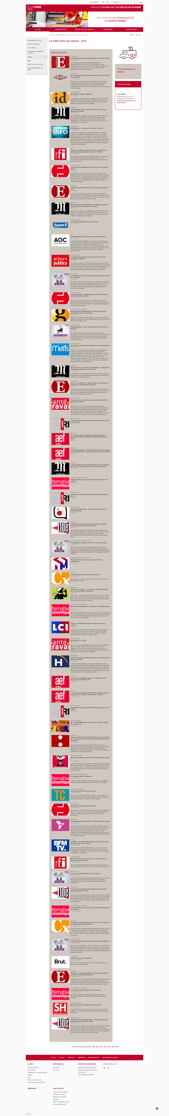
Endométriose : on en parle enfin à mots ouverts (87, 128)
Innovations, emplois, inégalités (81, 94)
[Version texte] (134, 35)
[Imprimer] (131, 35)
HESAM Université (94, 1057)
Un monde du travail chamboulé (81, 776)
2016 (105, 1046)
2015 (109, 1046)
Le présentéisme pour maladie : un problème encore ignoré (90, 821)
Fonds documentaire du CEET (35, 69)
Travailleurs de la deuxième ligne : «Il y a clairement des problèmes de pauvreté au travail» (89, 1020)
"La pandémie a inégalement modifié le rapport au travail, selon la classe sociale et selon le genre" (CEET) (90, 693)
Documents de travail (59, 1094)
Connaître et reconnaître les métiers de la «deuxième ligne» (90, 345)
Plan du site (71, 1057)
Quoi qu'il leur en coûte (78, 640)
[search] (121, 2)
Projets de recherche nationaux (87, 1067)
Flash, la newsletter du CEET (61, 1102)
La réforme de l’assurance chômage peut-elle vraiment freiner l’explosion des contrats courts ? (89, 524)
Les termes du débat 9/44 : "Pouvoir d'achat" (85, 873)
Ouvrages (56, 1099)
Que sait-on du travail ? (59, 1104)
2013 (117, 1046)
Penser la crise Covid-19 (35, 64)
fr (141, 2)
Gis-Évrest (56, 1070)
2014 (113, 1046)
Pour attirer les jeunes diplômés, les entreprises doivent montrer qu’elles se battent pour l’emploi (89, 205)
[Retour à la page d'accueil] (34, 7)
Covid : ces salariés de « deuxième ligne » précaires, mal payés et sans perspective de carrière (89, 383)
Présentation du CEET (63, 35)
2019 (93, 1046)
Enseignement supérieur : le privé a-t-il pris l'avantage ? (89, 542)
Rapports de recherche (59, 1097)
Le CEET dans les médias (79, 35)
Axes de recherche (33, 44)
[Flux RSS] (107, 2)
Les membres (32, 48)
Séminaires (32, 1088)
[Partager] (139, 35)
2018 (97, 1046)
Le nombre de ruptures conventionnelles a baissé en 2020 (90, 58)
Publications (58, 1088)
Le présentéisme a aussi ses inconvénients (85, 574)
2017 (101, 1046)
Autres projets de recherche (86, 1074)
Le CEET (30, 1064)
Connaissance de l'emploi (60, 1092)
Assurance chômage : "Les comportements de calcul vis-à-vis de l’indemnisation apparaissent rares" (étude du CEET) (90, 450)
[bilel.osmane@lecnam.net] (118, 100)
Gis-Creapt (56, 1067)
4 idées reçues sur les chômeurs (81, 958)
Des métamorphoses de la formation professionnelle (88, 236)
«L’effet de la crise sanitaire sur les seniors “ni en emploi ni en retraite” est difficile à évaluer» (90, 923)
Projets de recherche (87, 1064)
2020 (89, 1046)
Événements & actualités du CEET (35, 52)
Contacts (53, 1057)
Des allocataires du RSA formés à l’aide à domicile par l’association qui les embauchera (88, 312)
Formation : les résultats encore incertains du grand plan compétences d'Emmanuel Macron (90, 973)
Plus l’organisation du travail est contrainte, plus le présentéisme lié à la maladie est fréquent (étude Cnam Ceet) (89, 436)
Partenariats (58, 1064)
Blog (29, 60)
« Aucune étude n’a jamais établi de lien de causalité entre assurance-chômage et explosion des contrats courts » (90, 465)
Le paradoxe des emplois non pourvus (83, 791)
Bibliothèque (81, 1057)
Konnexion (28, 1114)
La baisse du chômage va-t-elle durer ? (84, 806)
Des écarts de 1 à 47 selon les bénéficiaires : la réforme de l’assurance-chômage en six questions (90, 368)
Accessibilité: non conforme (110, 1057)
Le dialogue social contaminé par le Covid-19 (86, 990)
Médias (30, 57)
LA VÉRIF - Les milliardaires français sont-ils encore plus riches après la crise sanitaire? (89, 842)
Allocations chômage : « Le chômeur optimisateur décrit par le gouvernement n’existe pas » (89, 590)
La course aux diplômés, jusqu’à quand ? (84, 221)
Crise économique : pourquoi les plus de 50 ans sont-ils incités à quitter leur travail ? (89, 295)
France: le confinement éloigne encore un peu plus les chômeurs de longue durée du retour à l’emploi (89, 151)
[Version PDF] (137, 35)
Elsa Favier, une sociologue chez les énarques (86, 1005)
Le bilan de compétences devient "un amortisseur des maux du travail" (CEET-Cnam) (89, 678)
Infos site (62, 1057)
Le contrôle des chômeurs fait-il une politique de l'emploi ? (90, 941)
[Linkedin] (103, 2)
